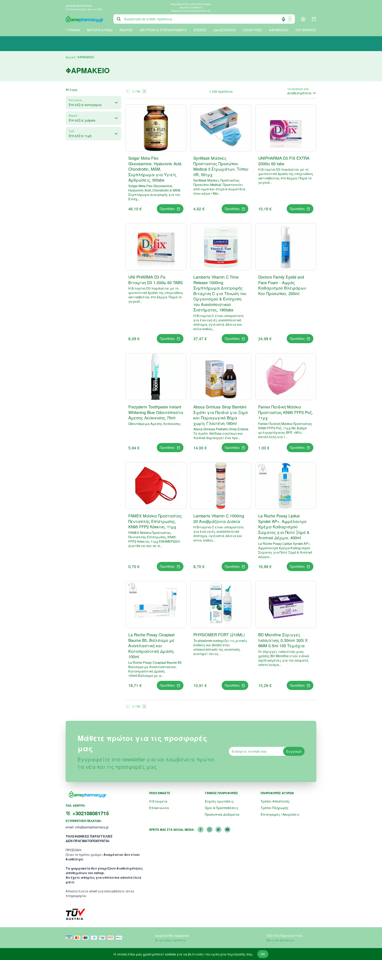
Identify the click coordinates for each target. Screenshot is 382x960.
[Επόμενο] (144, 91)
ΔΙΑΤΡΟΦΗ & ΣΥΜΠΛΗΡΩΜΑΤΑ (163, 30)
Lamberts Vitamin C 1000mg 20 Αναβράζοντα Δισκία (218, 518)
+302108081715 (90, 813)
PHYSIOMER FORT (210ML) (219, 634)
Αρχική (70, 57)
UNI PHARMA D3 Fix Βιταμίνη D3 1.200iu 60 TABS (155, 279)
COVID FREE (252, 30)
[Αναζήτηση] (118, 19)
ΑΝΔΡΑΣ (126, 30)
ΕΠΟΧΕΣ (200, 30)
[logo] (86, 19)
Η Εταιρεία (158, 801)
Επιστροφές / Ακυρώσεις (280, 814)
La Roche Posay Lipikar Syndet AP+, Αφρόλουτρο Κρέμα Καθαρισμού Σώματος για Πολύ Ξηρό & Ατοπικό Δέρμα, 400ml (283, 526)
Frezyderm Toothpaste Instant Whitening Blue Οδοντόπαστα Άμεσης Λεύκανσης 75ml (155, 412)
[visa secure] (103, 938)
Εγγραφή (293, 751)
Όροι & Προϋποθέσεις (221, 808)
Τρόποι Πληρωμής (274, 808)
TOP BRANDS (305, 30)
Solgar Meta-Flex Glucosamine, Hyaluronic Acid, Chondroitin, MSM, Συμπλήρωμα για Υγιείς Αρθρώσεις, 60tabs (155, 169)
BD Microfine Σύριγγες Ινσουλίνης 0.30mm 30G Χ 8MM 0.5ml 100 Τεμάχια (283, 640)
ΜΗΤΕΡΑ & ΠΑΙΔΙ (99, 30)
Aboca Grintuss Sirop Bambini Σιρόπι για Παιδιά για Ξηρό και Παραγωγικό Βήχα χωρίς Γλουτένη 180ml (220, 415)
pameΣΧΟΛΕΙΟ (224, 30)
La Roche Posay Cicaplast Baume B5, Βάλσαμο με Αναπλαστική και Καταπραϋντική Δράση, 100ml (151, 645)
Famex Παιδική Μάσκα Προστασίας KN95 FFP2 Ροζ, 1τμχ (285, 412)
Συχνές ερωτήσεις (219, 801)
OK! (262, 954)
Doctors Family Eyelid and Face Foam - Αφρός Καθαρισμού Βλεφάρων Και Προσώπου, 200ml (282, 285)
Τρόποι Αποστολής (275, 801)
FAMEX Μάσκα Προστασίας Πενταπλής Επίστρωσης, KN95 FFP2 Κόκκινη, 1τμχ (155, 521)
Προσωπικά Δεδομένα (222, 814)
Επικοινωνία (159, 808)
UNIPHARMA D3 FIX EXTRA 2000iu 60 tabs (283, 160)
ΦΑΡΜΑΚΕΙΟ (278, 30)
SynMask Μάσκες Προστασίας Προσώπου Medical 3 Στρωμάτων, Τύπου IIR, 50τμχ (220, 166)
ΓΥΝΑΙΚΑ (73, 30)
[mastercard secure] (111, 938)
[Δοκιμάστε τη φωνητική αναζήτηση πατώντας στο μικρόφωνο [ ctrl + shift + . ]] (283, 19)
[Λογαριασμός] (303, 19)
